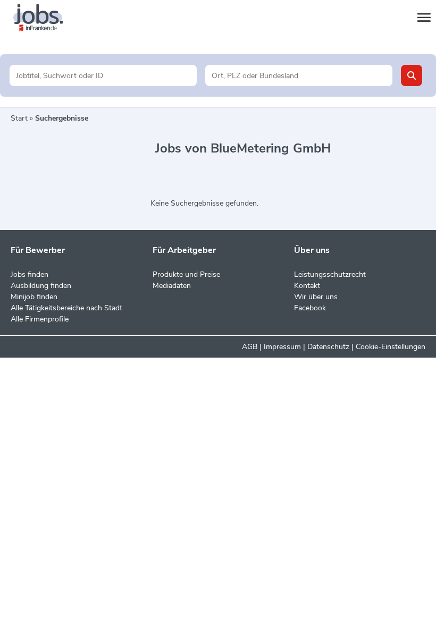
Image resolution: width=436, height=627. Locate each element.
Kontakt (307, 286)
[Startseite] (48, 18)
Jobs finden (29, 274)
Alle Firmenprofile (40, 319)
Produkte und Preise (186, 274)
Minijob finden (34, 297)
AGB (249, 347)
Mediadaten (172, 286)
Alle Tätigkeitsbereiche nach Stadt (66, 308)
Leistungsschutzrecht (330, 274)
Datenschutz (328, 347)
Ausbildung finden (41, 286)
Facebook (310, 308)
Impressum (282, 347)
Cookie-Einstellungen (390, 347)
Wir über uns (316, 297)
